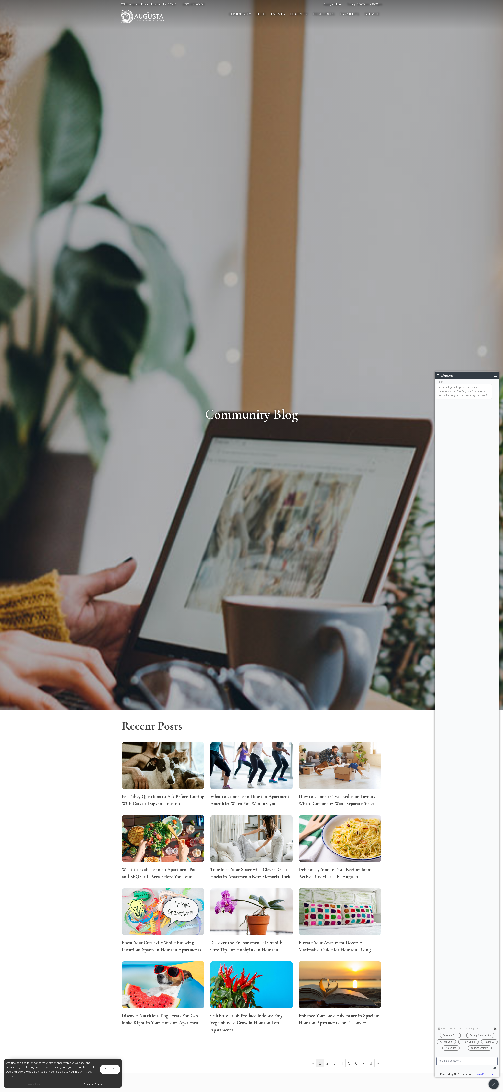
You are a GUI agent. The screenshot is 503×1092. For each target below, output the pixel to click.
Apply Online (332, 4)
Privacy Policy (92, 1084)
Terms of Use (33, 1084)
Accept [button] (110, 1069)
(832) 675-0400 (193, 4)
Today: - (364, 4)
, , (148, 4)
